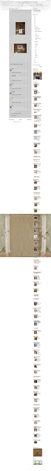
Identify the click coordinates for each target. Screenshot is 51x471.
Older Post (29, 119)
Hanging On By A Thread (36, 180)
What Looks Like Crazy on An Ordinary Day (37, 272)
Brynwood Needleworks (37, 109)
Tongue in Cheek (36, 176)
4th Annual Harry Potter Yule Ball (39, 381)
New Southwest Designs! (38, 92)
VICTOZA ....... (37, 35)
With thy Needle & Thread (37, 350)
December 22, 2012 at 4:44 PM (16, 94)
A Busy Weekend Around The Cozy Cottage (39, 310)
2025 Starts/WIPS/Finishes (37, 161)
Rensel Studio (36, 314)
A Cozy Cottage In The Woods (37, 308)
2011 (35, 59)
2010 (35, 60)
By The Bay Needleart (37, 136)
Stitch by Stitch (36, 414)
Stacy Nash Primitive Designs (37, 357)
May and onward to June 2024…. (39, 188)
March (36, 54)
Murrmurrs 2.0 (39, 210)
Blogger (30, 469)
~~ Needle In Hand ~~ (37, 420)
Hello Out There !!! (38, 181)
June (36, 49)
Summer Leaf (39, 331)
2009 (35, 62)
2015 (35, 20)
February (36, 55)
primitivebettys (36, 288)
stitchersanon (14, 75)
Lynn (12, 105)
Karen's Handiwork (37, 159)
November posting (38, 422)
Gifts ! (36, 33)
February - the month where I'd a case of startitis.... (38, 345)
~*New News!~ (38, 290)
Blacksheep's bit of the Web (37, 164)
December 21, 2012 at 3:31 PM (16, 80)
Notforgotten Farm (37, 130)
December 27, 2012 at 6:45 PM (16, 113)
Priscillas (35, 124)
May (36, 50)
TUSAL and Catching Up (39, 249)
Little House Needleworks (36, 90)
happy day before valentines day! (38, 387)
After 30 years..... (37, 36)
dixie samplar (36, 336)
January (36, 57)
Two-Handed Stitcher (37, 196)
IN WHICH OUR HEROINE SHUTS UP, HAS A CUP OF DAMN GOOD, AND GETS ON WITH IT (37, 119)
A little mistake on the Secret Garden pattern (38, 138)
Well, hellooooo (36, 273)
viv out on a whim (36, 385)
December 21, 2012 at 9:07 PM (16, 88)
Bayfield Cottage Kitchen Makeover (38, 230)
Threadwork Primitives (37, 330)
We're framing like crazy (39, 316)
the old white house (37, 433)
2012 (35, 25)
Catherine (13, 91)
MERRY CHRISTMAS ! (38, 32)
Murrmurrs (36, 208)
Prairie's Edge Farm (37, 364)
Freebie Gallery (36, 234)
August (36, 46)
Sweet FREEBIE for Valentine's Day (39, 262)
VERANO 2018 (38, 323)
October (36, 42)
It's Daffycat (36, 266)
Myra (13, 83)
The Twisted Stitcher (37, 186)
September (36, 44)
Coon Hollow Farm (37, 192)
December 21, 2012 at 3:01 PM (16, 72)
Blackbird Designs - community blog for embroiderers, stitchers (37, 321)
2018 (35, 15)
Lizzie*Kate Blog (36, 259)
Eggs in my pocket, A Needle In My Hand (37, 143)
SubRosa (35, 253)
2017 (35, 17)
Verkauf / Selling (36, 377)
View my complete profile (37, 11)
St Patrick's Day (39, 255)
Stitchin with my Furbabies (36, 282)
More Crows (39, 97)
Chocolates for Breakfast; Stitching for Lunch (37, 427)
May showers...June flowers (39, 303)
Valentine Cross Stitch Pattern (39, 236)
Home (20, 119)
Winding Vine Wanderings (36, 222)
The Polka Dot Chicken (37, 103)
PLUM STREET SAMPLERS (36, 295)
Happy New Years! (37, 28)
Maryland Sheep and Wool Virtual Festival (39, 217)
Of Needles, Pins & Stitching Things (37, 343)
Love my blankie (38, 242)
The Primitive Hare (37, 156)
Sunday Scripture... (38, 110)
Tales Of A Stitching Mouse (37, 150)
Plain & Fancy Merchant (36, 392)
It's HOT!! (38, 144)
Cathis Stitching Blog (37, 376)
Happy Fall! (39, 364)
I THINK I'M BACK (39, 284)
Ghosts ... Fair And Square (39, 125)
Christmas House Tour (39, 393)
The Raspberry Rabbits (37, 228)
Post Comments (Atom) (16, 121)
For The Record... (38, 400)
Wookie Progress (38, 409)
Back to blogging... (38, 338)
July (35, 47)
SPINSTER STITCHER (37, 115)
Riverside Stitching (37, 202)
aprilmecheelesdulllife (37, 10)
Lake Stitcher (36, 328)
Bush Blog (35, 301)
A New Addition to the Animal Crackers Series (39, 360)
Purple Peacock (36, 398)
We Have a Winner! (36, 296)
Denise (13, 68)
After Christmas (37, 29)
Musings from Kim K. (37, 379)
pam (12, 97)
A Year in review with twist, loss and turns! (37, 194)
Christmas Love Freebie (39, 172)
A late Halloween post (38, 416)
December (36, 26)
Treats (38, 266)
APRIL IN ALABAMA (23, 4)
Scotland (38, 440)
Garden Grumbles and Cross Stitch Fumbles (37, 97)
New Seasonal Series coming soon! (39, 352)
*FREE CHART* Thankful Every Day (38, 278)
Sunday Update (36, 299)
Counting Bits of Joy (37, 370)
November (36, 41)
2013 (35, 23)
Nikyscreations (36, 170)
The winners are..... (36, 405)
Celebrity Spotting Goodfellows (39, 429)
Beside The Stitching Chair (38, 39)
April (36, 52)
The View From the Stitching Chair (37, 408)
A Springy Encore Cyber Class (39, 198)
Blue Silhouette (38, 204)
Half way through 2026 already (39, 152)
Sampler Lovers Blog (37, 439)
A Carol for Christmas (39, 165)
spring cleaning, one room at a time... (39, 436)
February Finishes (38, 223)
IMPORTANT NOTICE (37, 157)
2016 (35, 19)
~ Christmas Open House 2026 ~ (39, 131)
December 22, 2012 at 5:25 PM (16, 102)
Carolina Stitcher (36, 298)
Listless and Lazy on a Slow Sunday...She (39, 105)
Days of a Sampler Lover (37, 241)
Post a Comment (13, 115)
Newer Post (11, 119)
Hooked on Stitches (37, 404)
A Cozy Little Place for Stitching (37, 247)
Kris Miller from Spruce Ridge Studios (37, 215)
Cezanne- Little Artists (37, 177)
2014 (35, 22)
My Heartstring (36, 275)
